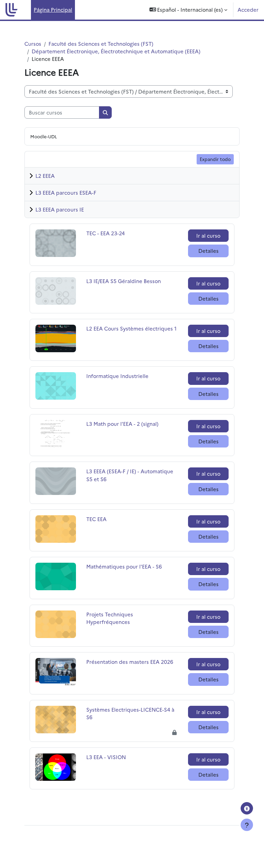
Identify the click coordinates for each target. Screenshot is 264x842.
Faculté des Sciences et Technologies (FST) (100, 43)
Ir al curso (208, 235)
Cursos (32, 43)
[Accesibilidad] (247, 808)
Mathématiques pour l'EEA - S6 (124, 566)
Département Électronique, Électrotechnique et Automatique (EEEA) (116, 51)
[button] (188, 10)
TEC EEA (108, 518)
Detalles (208, 250)
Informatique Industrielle (117, 375)
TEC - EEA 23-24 (108, 233)
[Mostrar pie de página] (247, 825)
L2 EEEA (45, 175)
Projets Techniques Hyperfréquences (109, 618)
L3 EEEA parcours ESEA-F (65, 192)
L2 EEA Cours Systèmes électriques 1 (131, 328)
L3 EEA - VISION (108, 756)
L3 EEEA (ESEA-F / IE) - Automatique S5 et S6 (129, 474)
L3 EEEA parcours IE (59, 209)
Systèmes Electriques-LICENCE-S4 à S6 (130, 713)
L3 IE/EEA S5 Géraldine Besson (123, 280)
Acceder (248, 9)
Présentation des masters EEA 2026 (129, 661)
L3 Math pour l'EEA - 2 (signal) (122, 423)
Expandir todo (215, 159)
